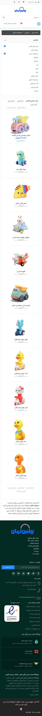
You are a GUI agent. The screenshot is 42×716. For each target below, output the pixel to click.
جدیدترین (20, 101)
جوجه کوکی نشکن (21, 476)
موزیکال (36, 57)
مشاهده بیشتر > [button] (34, 694)
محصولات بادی (33, 54)
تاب (37, 65)
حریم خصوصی (36, 625)
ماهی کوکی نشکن (21, 203)
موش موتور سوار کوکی (21, 340)
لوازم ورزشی (34, 87)
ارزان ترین (11, 101)
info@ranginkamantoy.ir (27, 597)
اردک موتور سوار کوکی (21, 374)
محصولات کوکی (17, 32)
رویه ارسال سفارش (33, 538)
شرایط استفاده (34, 543)
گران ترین (34, 104)
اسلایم (36, 91)
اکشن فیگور (34, 76)
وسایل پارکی (34, 50)
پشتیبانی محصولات (34, 621)
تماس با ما (36, 554)
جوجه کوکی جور (21, 169)
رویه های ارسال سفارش (33, 610)
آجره (37, 68)
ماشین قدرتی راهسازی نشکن (21, 306)
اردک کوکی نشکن (21, 442)
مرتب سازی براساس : (31, 101)
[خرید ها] (18, 2)
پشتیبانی (36, 548)
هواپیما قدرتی (21, 272)
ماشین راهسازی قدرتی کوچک (21, 135)
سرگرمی (26, 32)
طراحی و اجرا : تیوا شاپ (33, 712)
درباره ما (36, 551)
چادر (37, 72)
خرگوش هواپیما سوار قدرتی (21, 237)
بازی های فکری (33, 46)
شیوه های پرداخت (33, 546)
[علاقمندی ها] (23, 2)
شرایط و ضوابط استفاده (33, 606)
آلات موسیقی (34, 83)
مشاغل (36, 61)
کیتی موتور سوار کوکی (21, 408)
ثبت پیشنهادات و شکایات (32, 629)
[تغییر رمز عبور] (14, 2)
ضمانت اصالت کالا (33, 540)
